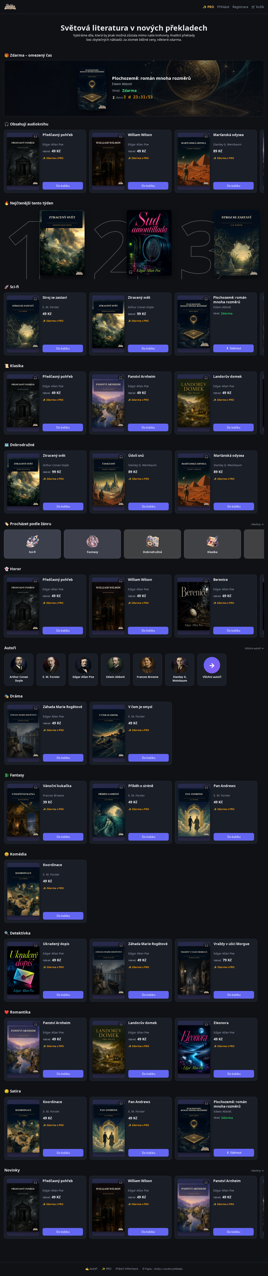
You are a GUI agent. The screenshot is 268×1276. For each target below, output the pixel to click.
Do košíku (62, 185)
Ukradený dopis (56, 944)
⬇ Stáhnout (233, 348)
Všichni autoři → (254, 648)
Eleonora (221, 1023)
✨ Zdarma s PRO (53, 158)
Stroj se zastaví (55, 297)
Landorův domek (227, 376)
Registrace (240, 7)
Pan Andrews (224, 786)
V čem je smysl (140, 707)
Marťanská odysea (228, 135)
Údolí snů (136, 455)
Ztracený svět (139, 297)
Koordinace (52, 865)
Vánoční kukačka (57, 786)
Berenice (220, 579)
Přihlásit (223, 7)
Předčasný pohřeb (58, 135)
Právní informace (127, 1269)
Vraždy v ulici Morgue (231, 944)
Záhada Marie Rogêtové (62, 707)
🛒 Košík (257, 7)
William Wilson (140, 135)
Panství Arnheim (141, 376)
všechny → (257, 524)
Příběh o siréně (140, 786)
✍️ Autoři (91, 1269)
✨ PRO (208, 7)
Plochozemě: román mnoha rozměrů (229, 299)
